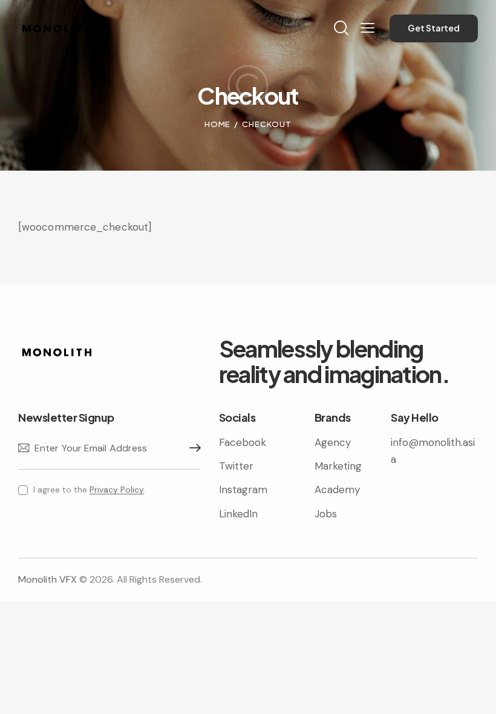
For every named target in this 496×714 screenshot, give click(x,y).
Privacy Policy (117, 489)
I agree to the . (89, 489)
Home (217, 124)
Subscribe (192, 448)
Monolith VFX (47, 579)
